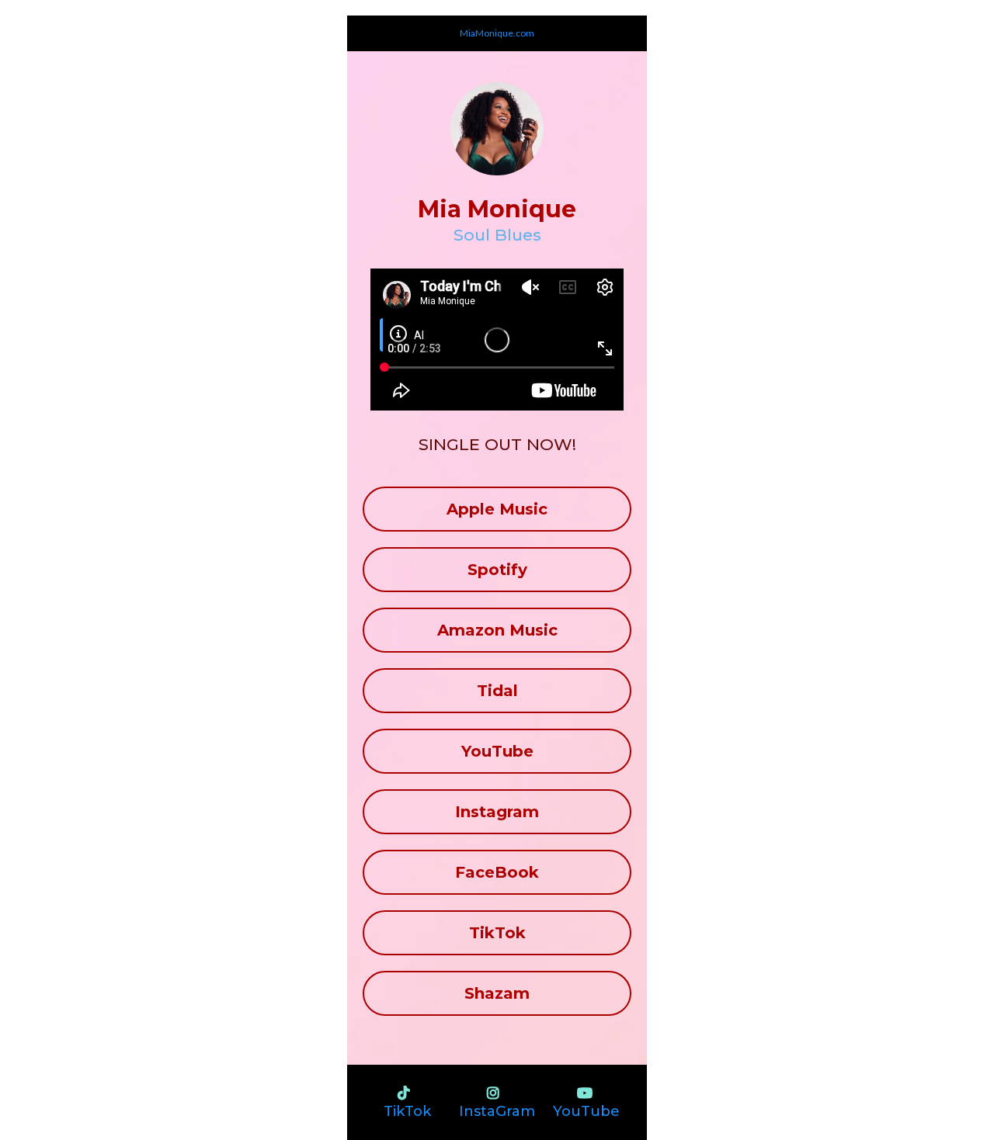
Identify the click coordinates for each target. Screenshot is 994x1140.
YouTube (586, 1111)
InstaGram (497, 1111)
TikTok (407, 1111)
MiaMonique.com (497, 33)
